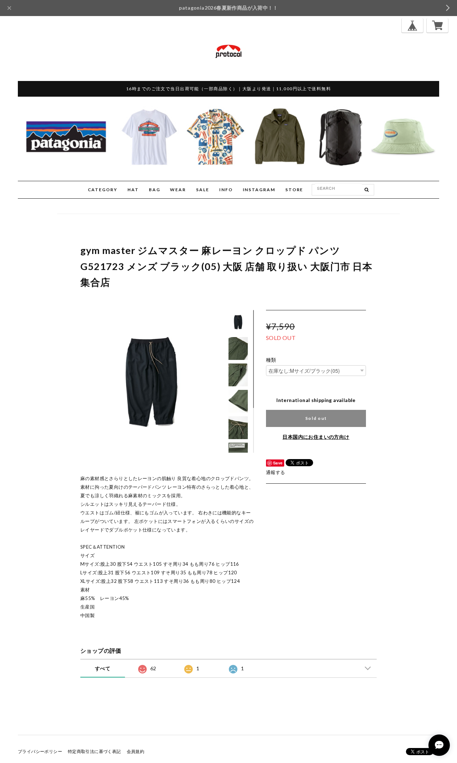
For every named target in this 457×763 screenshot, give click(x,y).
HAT (133, 189)
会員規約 (136, 751)
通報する (275, 472)
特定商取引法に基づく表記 (94, 751)
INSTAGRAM (259, 189)
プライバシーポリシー (40, 751)
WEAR (178, 189)
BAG (154, 189)
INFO (226, 189)
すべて (102, 668)
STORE (294, 189)
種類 (271, 359)
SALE (202, 189)
